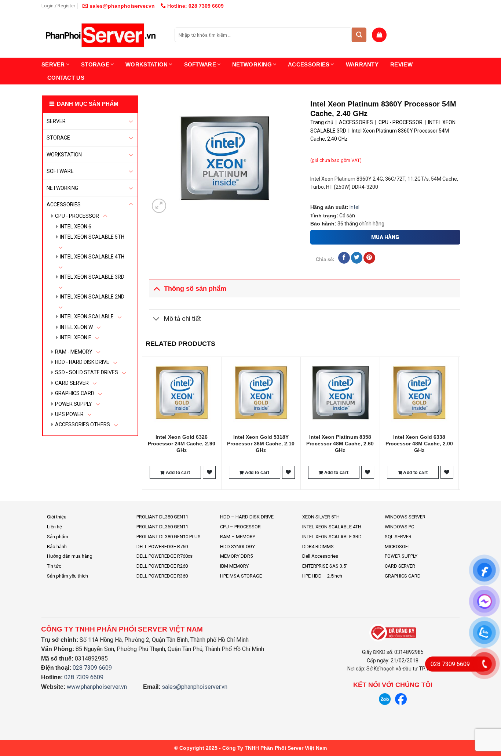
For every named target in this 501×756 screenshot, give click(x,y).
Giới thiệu (56, 517)
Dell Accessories (320, 556)
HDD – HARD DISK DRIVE (247, 517)
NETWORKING (252, 64)
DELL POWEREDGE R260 (162, 566)
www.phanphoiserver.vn (97, 686)
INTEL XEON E (75, 337)
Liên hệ (54, 526)
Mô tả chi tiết (182, 318)
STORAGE (95, 64)
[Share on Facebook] (344, 258)
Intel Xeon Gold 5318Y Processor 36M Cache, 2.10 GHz (261, 443)
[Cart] (379, 35)
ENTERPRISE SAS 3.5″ (325, 566)
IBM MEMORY (234, 566)
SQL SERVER (398, 536)
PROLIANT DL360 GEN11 (162, 526)
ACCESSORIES (308, 64)
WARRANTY (362, 64)
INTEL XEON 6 (75, 226)
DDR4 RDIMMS (318, 546)
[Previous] (145, 422)
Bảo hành (57, 546)
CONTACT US (65, 78)
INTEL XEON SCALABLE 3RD (92, 277)
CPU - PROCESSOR (77, 216)
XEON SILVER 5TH (321, 517)
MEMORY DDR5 (236, 556)
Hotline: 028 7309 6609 (195, 6)
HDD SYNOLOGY (237, 546)
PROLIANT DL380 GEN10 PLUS (168, 536)
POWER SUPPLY (73, 404)
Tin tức (54, 566)
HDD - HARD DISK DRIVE (82, 362)
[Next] (456, 422)
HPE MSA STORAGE (241, 576)
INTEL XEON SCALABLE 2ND (92, 297)
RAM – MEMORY (237, 536)
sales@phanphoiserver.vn (122, 6)
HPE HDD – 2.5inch (322, 576)
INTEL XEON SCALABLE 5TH (92, 237)
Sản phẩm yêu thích (67, 576)
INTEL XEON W (76, 327)
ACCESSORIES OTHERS (82, 424)
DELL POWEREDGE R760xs (164, 556)
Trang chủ (321, 122)
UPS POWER (69, 414)
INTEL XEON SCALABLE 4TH (92, 257)
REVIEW (401, 64)
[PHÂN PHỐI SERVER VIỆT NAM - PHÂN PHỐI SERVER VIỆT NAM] (102, 35)
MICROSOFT (397, 546)
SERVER (53, 64)
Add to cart (177, 472)
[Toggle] (131, 121)
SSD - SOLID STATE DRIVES (86, 372)
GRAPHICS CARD (74, 393)
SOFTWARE (200, 64)
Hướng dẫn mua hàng (69, 556)
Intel (354, 207)
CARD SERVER (72, 383)
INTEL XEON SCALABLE (87, 316)
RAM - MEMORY (73, 352)
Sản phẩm (57, 536)
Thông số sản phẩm (195, 288)
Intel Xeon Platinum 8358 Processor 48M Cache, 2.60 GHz (340, 443)
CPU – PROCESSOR (240, 526)
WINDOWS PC (399, 526)
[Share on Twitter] (356, 258)
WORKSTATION (146, 64)
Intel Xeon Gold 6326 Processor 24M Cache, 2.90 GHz (181, 443)
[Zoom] (159, 206)
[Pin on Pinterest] (369, 258)
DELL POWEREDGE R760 (162, 546)
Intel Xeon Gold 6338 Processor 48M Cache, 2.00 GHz (419, 443)
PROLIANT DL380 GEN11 (162, 517)
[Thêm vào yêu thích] (209, 472)
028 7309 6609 (92, 667)
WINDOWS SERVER (405, 517)
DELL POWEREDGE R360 (162, 576)
